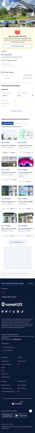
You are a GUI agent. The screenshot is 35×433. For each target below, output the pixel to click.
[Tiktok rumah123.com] (22, 311)
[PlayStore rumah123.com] (21, 415)
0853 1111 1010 (17, 339)
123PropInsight (5, 377)
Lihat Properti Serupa (17, 46)
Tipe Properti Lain (21, 123)
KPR (19, 364)
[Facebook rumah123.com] (2, 311)
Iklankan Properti (22, 361)
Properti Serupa (7, 123)
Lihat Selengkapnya (16, 242)
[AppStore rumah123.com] (7, 415)
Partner (3, 367)
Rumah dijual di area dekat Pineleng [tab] (12, 283)
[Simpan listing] (14, 132)
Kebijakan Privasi (5, 385)
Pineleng (3, 275)
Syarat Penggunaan (6, 388)
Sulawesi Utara (18, 273)
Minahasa (26, 273)
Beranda (3, 273)
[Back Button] (4, 4)
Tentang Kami (5, 361)
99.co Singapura (22, 388)
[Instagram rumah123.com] (10, 311)
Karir (2, 370)
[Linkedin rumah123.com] (17, 311)
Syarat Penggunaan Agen (8, 391)
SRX (19, 391)
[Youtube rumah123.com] (14, 311)
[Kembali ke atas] (30, 410)
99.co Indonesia (22, 385)
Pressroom (4, 374)
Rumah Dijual (10, 273)
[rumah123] (17, 304)
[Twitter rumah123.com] (6, 311)
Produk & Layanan (6, 364)
